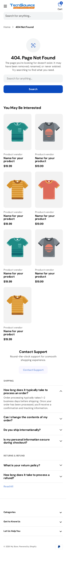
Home (7, 27)
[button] (5, 6)
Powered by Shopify (27, 546)
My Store (14, 546)
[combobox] (33, 16)
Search (33, 89)
